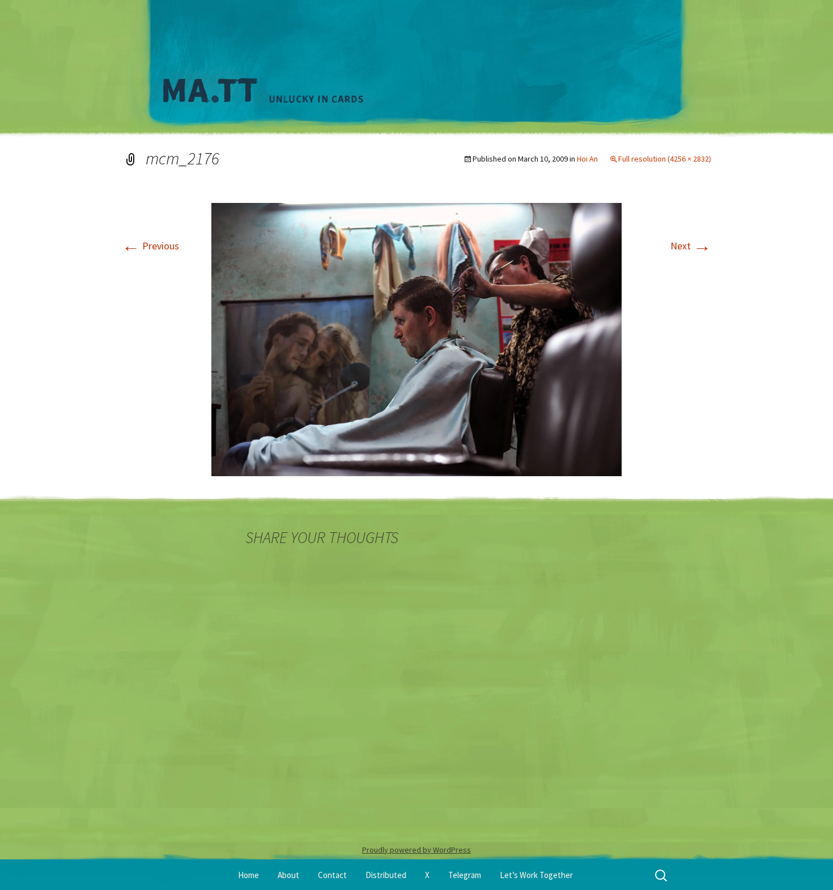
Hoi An (587, 159)
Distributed (386, 875)
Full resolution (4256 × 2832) (664, 159)
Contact (332, 875)
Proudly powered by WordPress (416, 850)
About (288, 875)
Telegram (464, 875)
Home (248, 875)
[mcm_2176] (416, 338)
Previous (150, 245)
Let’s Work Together (536, 875)
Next (690, 245)
